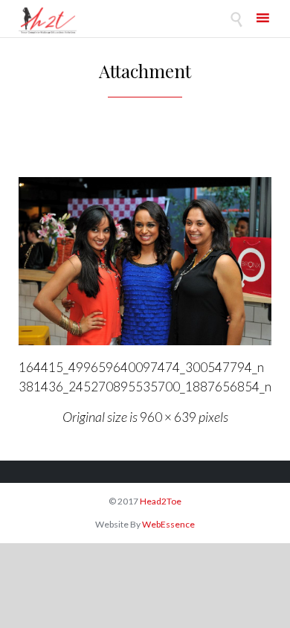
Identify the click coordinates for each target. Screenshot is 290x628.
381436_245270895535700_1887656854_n (145, 386)
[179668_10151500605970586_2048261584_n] (145, 261)
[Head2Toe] (48, 20)
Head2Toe (160, 501)
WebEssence (168, 524)
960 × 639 (168, 417)
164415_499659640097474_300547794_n (141, 367)
